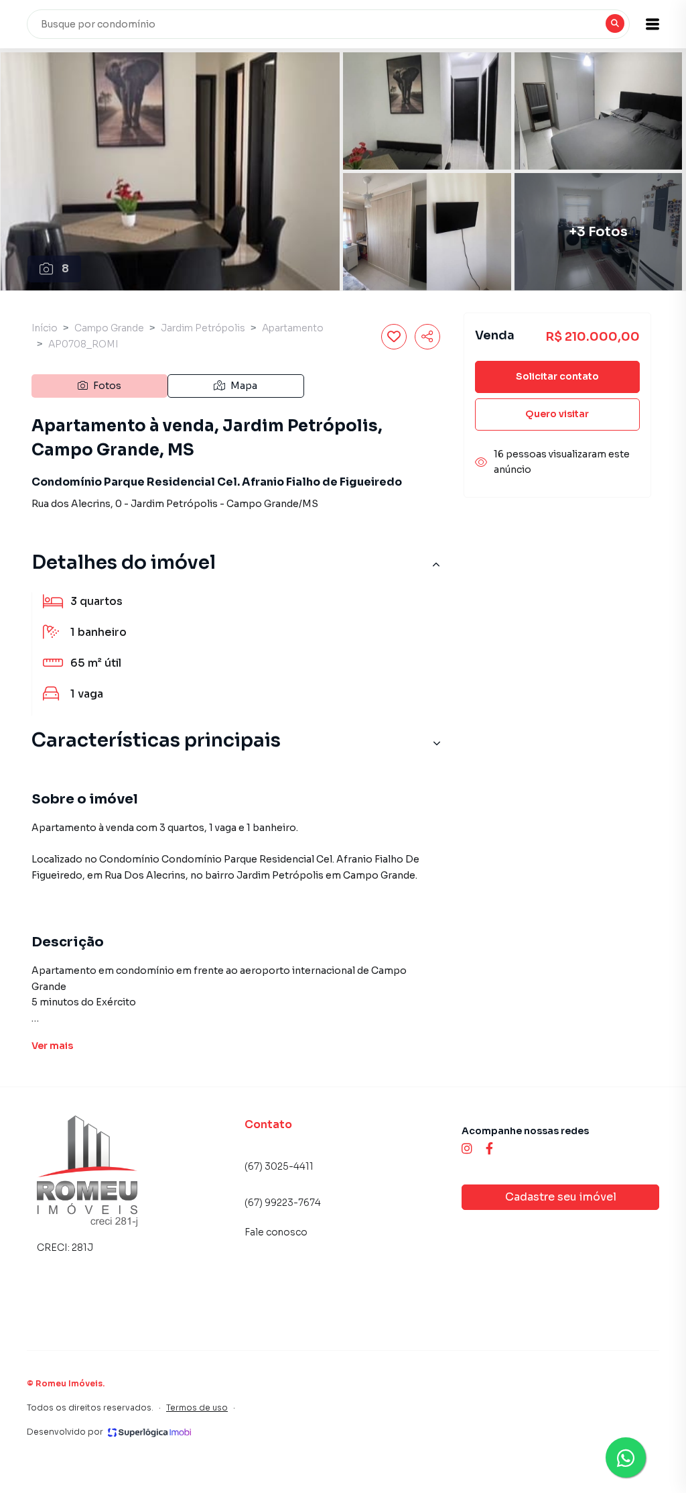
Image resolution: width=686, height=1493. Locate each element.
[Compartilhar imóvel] (427, 336)
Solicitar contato (557, 376)
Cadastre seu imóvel (560, 1197)
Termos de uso (197, 1407)
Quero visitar (557, 414)
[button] (652, 24)
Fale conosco (276, 1232)
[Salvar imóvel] (394, 336)
